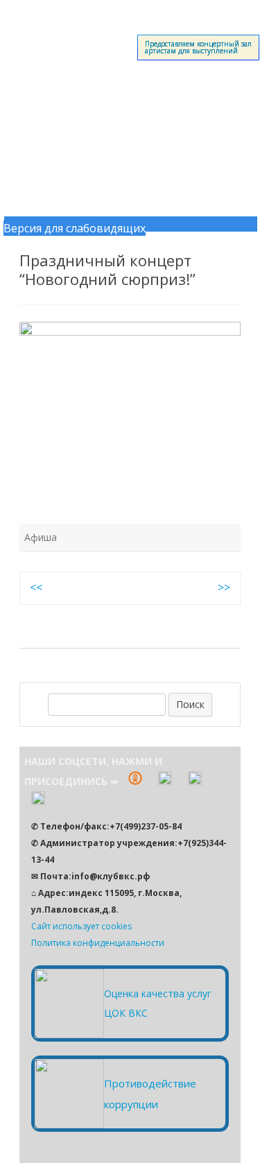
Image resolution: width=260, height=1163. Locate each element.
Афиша (40, 537)
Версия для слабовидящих (74, 228)
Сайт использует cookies (81, 926)
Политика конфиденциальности (97, 943)
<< (36, 587)
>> (224, 587)
